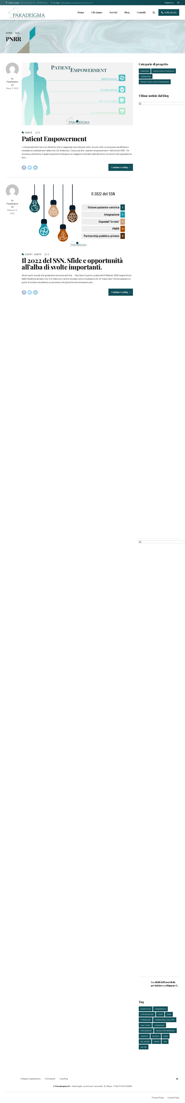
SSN (165, 1041)
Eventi (29, 254)
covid (160, 1014)
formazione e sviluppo (165, 1020)
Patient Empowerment (54, 138)
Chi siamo (96, 12)
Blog (127, 12)
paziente (144, 1036)
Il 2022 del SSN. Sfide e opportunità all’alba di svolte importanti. (72, 263)
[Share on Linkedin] (35, 167)
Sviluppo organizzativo (31, 1078)
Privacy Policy (158, 1097)
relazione (145, 1041)
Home (80, 12)
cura (169, 1014)
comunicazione (147, 1014)
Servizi (113, 12)
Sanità (28, 132)
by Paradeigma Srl (12, 81)
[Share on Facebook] (24, 167)
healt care (145, 1025)
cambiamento (160, 1009)
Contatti (141, 12)
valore (143, 1047)
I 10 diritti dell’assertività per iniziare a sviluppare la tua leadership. (164, 984)
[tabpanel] (77, 94)
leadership (159, 1025)
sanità (156, 1041)
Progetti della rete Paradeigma (154, 82)
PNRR (165, 1036)
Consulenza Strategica (163, 71)
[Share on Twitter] (29, 167)
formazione (145, 1020)
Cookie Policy (173, 1097)
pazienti (155, 1036)
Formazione (145, 76)
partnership (146, 1031)
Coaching (144, 71)
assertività (145, 1009)
